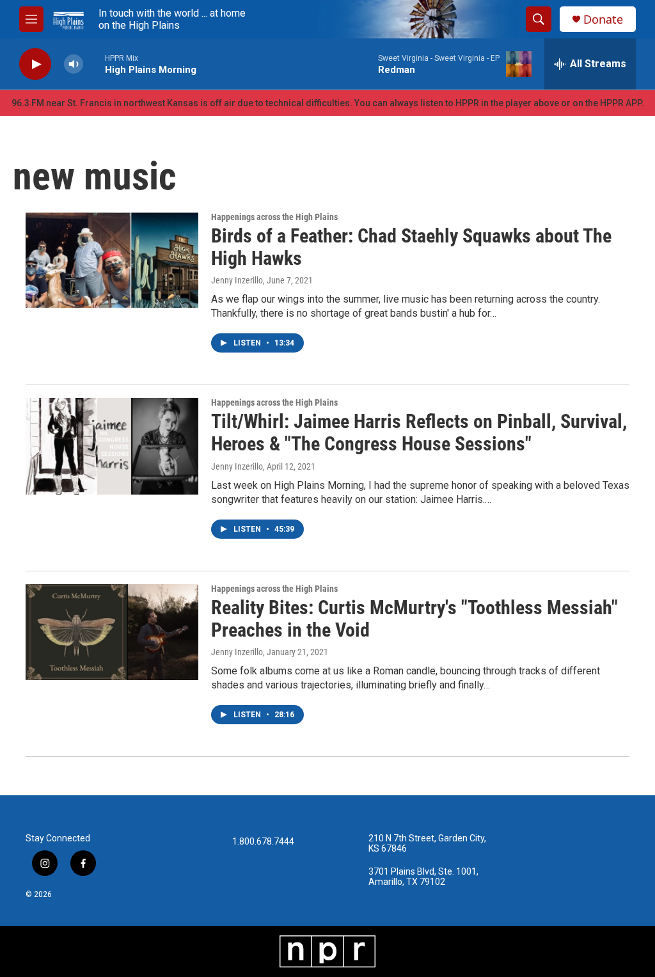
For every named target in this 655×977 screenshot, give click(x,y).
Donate (603, 19)
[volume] (73, 64)
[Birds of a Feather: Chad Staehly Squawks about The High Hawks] (112, 260)
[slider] (94, 63)
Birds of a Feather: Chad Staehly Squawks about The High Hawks (411, 247)
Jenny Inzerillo (237, 280)
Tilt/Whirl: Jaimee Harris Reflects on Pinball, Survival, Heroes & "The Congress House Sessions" (419, 432)
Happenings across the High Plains (274, 217)
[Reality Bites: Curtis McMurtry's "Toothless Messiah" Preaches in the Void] (112, 632)
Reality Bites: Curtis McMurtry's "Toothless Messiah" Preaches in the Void (414, 618)
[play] (35, 64)
